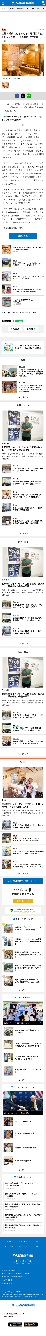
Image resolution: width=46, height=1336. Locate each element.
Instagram (29, 1261)
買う (27, 8)
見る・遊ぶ (20, 8)
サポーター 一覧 (23, 901)
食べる (12, 8)
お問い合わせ (7, 1280)
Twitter (23, 1261)
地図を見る (23, 236)
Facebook (16, 1261)
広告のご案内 (7, 1283)
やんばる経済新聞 (21, 3)
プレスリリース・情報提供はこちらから (16, 1273)
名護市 (5, 41)
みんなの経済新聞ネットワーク (23, 1305)
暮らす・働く (36, 8)
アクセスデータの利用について (13, 1277)
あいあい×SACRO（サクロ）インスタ (20, 312)
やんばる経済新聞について (11, 1270)
